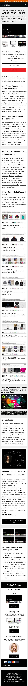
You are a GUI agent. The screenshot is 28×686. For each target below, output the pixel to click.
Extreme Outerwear (17, 16)
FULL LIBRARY (5, 10)
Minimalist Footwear (7, 185)
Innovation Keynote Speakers (14, 674)
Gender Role (18, 182)
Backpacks (23, 185)
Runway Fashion (6, 187)
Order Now (14, 70)
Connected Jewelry (12, 173)
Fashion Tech (19, 18)
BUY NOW (14, 631)
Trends (6, 680)
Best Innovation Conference (13, 676)
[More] (13, 187)
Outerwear (15, 171)
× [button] (26, 1)
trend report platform (13, 490)
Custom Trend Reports (14, 677)
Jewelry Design (6, 178)
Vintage (13, 178)
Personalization (6, 180)
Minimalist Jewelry (7, 171)
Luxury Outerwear (21, 20)
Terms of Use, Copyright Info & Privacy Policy (14, 682)
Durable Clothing (10, 18)
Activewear (4, 20)
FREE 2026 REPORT (14, 65)
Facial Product (11, 182)
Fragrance (19, 178)
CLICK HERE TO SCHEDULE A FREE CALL (14, 521)
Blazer (9, 20)
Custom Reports (11, 21)
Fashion (13, 10)
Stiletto (20, 176)
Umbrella (8, 16)
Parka (13, 20)
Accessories (5, 176)
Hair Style (13, 180)
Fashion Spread (13, 176)
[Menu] (25, 5)
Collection (16, 185)
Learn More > (7, 665)
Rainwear (3, 21)
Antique (20, 173)
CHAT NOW (14, 606)
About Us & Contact (13, 673)
